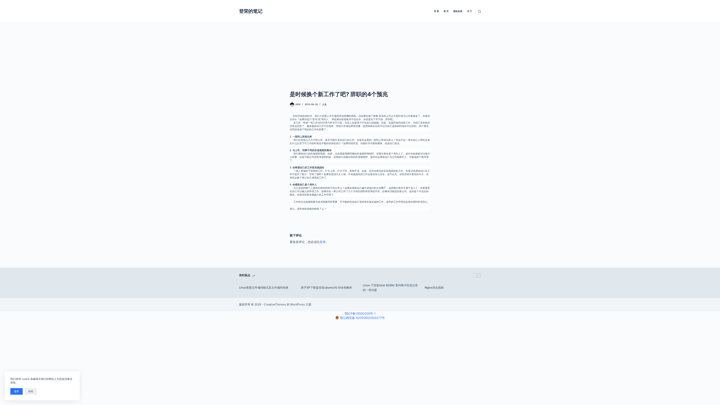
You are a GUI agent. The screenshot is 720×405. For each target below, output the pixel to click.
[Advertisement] (360, 50)
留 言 (446, 11)
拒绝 (30, 391)
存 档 (436, 11)
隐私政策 (457, 11)
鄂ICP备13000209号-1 (360, 313)
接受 (16, 391)
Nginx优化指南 (434, 287)
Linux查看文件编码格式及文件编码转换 (263, 287)
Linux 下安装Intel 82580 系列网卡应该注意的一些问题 (390, 288)
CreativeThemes (275, 304)
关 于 (469, 11)
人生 (324, 104)
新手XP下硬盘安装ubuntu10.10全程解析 (326, 287)
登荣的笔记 (250, 11)
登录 (323, 242)
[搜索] (479, 11)
